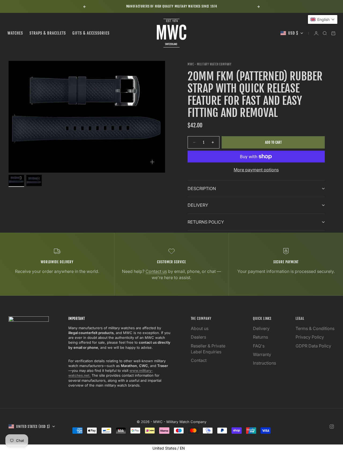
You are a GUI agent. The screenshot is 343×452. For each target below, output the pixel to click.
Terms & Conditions (315, 328)
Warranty (262, 354)
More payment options (256, 169)
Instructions (264, 363)
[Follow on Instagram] (331, 426)
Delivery (261, 328)
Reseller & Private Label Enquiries (208, 348)
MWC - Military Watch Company (210, 64)
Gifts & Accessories (91, 33)
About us (199, 328)
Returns (260, 337)
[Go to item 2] (34, 180)
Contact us (156, 271)
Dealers (198, 337)
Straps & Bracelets (47, 33)
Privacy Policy (310, 337)
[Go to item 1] (16, 180)
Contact (199, 360)
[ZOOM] (152, 162)
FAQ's (258, 346)
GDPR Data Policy (313, 346)
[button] (322, 19)
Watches (15, 33)
